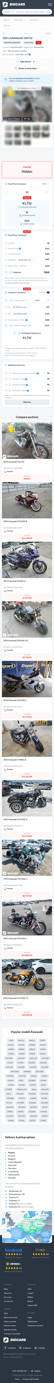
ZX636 (21, 1120)
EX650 (43, 1054)
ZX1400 (33, 1116)
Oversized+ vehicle (19, 390)
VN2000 (10, 1098)
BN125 (21, 1040)
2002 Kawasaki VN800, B (14, 759)
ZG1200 (32, 1103)
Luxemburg (13, 1171)
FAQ (6, 1313)
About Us (8, 1293)
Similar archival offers (28, 68)
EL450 (10, 1045)
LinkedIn (41, 1348)
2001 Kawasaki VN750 (13, 461)
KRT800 (10, 1076)
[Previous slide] (6, 104)
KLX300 (44, 1067)
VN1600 (32, 1094)
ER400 (11, 1049)
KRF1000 (14, 1071)
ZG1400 (44, 1103)
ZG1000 (20, 1103)
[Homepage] (14, 4)
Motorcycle (18, 20)
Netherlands (13, 1174)
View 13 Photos (14, 119)
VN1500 (19, 1094)
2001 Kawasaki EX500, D (14, 581)
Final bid (27, 198)
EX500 (32, 1054)
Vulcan (9, 1103)
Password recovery (35, 1325)
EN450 (21, 1045)
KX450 (11, 1080)
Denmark (12, 1165)
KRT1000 (39, 1071)
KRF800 (27, 1071)
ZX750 (32, 1120)
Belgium (11, 1159)
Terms (17, 1379)
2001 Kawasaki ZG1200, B (15, 521)
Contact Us (8, 1301)
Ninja (34, 1089)
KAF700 (33, 1058)
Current (6, 12)
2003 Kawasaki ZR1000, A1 (15, 640)
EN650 (43, 1045)
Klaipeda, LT (14, 1200)
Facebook (12, 1348)
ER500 (21, 1049)
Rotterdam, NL (15, 1191)
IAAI (38, 43)
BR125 (32, 1040)
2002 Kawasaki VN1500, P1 (15, 998)
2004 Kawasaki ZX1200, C (15, 700)
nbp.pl (32, 355)
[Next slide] (47, 104)
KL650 (20, 1063)
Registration (33, 1321)
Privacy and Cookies (31, 1379)
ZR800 (10, 1111)
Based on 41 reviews (13, 1257)
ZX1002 (43, 1111)
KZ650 (22, 1085)
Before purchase (10, 1317)
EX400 (21, 1054)
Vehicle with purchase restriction (24, 373)
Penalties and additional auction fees (17, 283)
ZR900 (20, 1111)
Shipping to (12, 260)
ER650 (32, 1049)
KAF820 (45, 1058)
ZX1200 (21, 1116)
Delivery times (10, 1325)
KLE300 (32, 1063)
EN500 (32, 1045)
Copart (30, 1293)
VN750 (6, 26)
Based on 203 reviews (13, 1271)
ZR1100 (21, 1107)
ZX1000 (32, 1111)
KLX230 (21, 1067)
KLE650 (43, 1063)
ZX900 (43, 1120)
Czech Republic (15, 1162)
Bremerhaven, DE (17, 1194)
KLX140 (9, 1067)
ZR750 (44, 1107)
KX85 (21, 1080)
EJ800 (42, 1040)
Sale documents (10, 1329)
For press (8, 1297)
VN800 (33, 1098)
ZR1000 (10, 1107)
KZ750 (33, 1085)
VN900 (44, 1098)
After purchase (10, 1321)
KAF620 (21, 1058)
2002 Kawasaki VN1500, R (15, 819)
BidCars (7, 20)
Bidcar (30, 1301)
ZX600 (11, 1120)
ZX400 (44, 1116)
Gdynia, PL (14, 1197)
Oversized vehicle (19, 385)
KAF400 (9, 1058)
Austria (11, 1155)
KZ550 (11, 1085)
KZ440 (43, 1080)
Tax (9, 307)
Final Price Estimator (17, 184)
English (37, 1371)
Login (30, 1317)
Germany (12, 1168)
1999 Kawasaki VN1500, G (15, 879)
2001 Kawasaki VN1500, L (15, 938)
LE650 (43, 1085)
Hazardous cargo (18, 379)
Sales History (27, 61)
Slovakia (12, 1177)
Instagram (27, 1348)
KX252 (44, 1076)
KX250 (33, 1076)
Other (8, 1094)
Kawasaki (34, 20)
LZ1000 (9, 1089)
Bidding (15, 154)
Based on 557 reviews (40, 1257)
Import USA (32, 1305)
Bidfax (30, 1297)
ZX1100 (10, 1116)
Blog (6, 1289)
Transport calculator (12, 1333)
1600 (11, 1040)
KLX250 (33, 1067)
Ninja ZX (45, 1089)
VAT (9, 314)
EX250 (43, 1049)
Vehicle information (38, 154)
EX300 (11, 1054)
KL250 (10, 1063)
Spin (28, 119)
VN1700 (44, 1094)
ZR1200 (33, 1107)
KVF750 (22, 1076)
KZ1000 (32, 1080)
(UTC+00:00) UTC (19, 1371)
